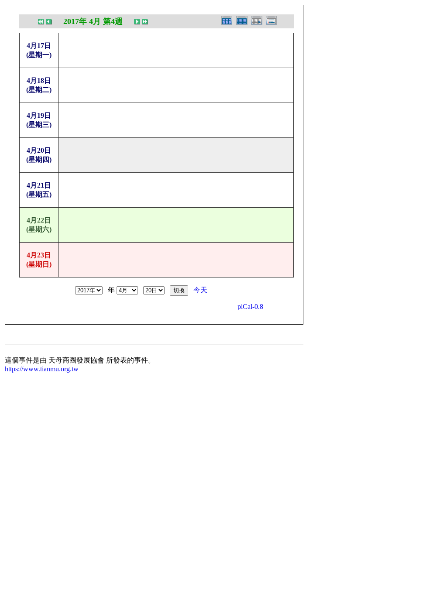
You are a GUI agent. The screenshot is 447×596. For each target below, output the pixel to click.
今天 (200, 290)
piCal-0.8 (250, 306)
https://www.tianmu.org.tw (42, 369)
